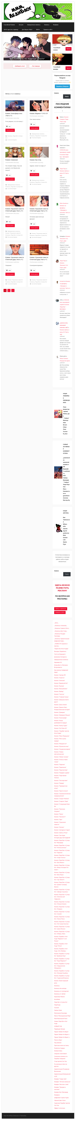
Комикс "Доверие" (59, 712)
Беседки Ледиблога (60, 651)
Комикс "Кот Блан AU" (60, 728)
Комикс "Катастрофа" (60, 718)
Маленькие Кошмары (60, 1013)
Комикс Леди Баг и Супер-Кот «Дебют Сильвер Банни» (62, 885)
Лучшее (21, 24)
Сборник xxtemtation (60, 1053)
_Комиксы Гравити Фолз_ (61, 628)
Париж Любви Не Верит (61, 1031)
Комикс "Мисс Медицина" (61, 736)
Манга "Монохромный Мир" (62, 1016)
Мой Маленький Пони (60, 1018)
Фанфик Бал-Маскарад (61, 1092)
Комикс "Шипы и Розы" (61, 832)
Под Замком (57, 1042)
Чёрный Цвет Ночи (59, 1100)
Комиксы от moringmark (61, 991)
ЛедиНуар (57, 1005)
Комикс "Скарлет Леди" (61, 801)
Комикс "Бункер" (59, 686)
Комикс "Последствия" (61, 780)
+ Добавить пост (19, 66)
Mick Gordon (63, 203)
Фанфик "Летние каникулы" (62, 1081)
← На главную (35, 66)
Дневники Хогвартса (60, 657)
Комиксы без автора (60, 988)
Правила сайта (47, 29)
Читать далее (10, 130)
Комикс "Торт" (58, 819)
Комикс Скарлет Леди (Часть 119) (64, 119)
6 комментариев (36, 137)
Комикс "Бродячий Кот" (61, 683)
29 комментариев (36, 237)
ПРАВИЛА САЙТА (59, 612)
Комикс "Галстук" (59, 694)
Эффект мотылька (59, 1108)
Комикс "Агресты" (59, 677)
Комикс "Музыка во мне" (61, 746)
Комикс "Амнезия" (59, 680)
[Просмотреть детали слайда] (27, 47)
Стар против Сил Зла (60, 1061)
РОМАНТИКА (58, 1051)
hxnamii (62, 281)
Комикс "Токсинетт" (60, 817)
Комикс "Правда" (59, 783)
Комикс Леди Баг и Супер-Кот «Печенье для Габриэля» (62, 897)
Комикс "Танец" (58, 814)
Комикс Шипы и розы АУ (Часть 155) (64, 173)
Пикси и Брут (58, 1040)
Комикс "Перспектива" (61, 770)
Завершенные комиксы (33, 24)
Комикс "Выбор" (59, 691)
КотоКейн (57, 999)
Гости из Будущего (59, 654)
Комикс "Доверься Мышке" (62, 715)
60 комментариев (12, 237)
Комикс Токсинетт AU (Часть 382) (65, 239)
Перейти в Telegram (62, 86)
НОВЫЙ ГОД (58, 1026)
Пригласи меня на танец (61, 1045)
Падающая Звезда (59, 1029)
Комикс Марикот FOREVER (39, 113)
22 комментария (11, 188)
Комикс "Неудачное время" (62, 749)
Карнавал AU (58, 662)
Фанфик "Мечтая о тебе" (61, 1084)
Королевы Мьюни (59, 996)
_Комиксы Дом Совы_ (60, 631)
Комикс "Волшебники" (60, 688)
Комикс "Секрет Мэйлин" (61, 798)
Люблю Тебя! (58, 1010)
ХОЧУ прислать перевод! (11, 29)
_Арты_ (56, 623)
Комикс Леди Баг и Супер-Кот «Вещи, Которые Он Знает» (62, 868)
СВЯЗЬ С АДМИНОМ (60, 608)
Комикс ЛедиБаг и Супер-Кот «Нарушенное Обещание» (62, 966)
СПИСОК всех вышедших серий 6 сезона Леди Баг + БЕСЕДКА (64, 304)
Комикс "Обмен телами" (61, 757)
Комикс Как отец (35, 160)
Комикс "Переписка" (60, 767)
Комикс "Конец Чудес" (60, 725)
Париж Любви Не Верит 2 (61, 1034)
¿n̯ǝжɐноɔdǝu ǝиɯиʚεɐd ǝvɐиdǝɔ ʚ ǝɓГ (64, 325)
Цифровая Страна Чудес (61, 1097)
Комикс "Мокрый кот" (60, 743)
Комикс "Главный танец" (61, 697)
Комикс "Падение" (59, 764)
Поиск (67, 574)
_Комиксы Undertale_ (60, 625)
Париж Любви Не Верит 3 (61, 1037)
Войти (38, 29)
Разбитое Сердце (59, 1048)
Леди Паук (63, 168)
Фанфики (55, 24)
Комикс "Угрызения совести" (13, 233)
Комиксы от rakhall (59, 994)
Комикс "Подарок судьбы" (61, 773)
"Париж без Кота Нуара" (61, 648)
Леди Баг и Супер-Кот (41, 135)
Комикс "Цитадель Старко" (62, 830)
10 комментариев (36, 284)
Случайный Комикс (9, 24)
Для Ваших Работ (27, 29)
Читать (68, 49)
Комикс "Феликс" (59, 827)
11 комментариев (12, 140)
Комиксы (46, 24)
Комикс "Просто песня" (61, 791)
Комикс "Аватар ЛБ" (60, 675)
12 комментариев (36, 184)
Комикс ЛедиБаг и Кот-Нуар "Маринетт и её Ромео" (61, 939)
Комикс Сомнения (11, 160)
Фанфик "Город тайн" (60, 1079)
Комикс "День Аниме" (60, 704)
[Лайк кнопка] (7, 126)
